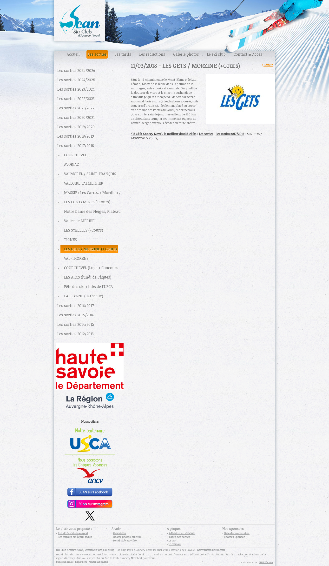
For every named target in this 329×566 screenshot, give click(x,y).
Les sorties (206, 134)
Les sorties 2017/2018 (230, 134)
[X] (90, 519)
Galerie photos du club (127, 537)
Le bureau (175, 544)
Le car (172, 540)
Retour (268, 65)
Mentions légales (64, 561)
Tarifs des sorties (179, 537)
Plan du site (81, 561)
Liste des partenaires (237, 533)
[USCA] (90, 453)
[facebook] (90, 496)
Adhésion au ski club (182, 533)
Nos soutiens (90, 421)
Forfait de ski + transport (73, 533)
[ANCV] (90, 484)
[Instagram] (89, 507)
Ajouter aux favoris (98, 561)
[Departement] (90, 389)
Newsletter (119, 533)
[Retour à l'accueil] (164, 24)
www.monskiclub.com (211, 550)
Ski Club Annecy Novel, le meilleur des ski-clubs (163, 134)
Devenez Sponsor (234, 537)
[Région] (90, 415)
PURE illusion (266, 562)
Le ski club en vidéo (125, 540)
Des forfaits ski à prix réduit (75, 537)
